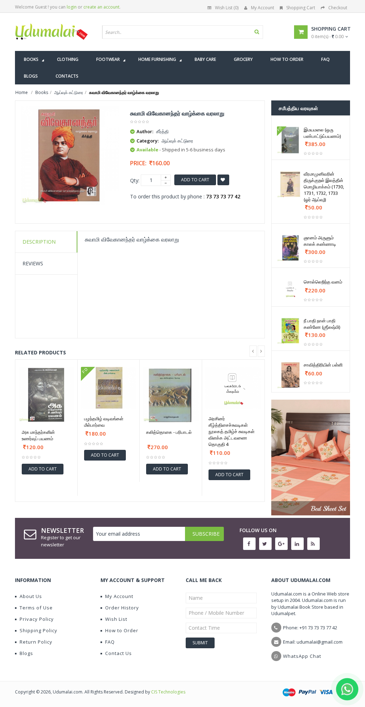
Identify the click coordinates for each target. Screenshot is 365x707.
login (72, 7)
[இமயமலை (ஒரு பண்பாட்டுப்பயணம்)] (290, 140)
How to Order (121, 630)
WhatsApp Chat (302, 656)
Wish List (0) (226, 8)
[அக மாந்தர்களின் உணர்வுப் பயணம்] (46, 394)
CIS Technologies (168, 692)
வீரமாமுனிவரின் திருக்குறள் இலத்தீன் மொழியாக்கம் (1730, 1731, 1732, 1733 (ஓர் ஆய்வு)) (324, 187)
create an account (101, 7)
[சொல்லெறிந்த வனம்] (290, 289)
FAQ (110, 642)
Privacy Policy (37, 619)
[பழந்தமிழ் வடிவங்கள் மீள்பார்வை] (109, 388)
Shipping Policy (38, 630)
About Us (31, 596)
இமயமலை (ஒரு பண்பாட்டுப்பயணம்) (322, 132)
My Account (262, 8)
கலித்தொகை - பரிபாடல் (169, 432)
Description (39, 241)
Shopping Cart (300, 8)
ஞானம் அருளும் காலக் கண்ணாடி (320, 240)
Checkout (337, 8)
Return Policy (36, 642)
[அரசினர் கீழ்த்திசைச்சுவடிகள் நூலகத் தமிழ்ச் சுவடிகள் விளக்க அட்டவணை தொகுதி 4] (233, 388)
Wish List (116, 619)
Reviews (32, 263)
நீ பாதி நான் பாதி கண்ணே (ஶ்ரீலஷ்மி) (322, 323)
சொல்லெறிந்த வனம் (323, 282)
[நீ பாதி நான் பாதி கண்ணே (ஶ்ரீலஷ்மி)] (290, 330)
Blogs (26, 653)
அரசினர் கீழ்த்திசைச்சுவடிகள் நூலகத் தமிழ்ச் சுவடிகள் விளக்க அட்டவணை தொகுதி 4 (232, 431)
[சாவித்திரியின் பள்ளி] (290, 375)
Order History (122, 607)
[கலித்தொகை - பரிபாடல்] (171, 394)
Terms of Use (36, 607)
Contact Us (118, 653)
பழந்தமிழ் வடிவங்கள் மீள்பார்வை (103, 421)
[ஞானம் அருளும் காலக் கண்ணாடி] (290, 247)
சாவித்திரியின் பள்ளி (323, 365)
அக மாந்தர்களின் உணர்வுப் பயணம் (38, 435)
